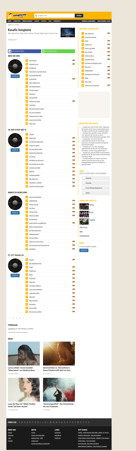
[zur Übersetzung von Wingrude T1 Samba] (73, 182)
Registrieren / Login (104, 21)
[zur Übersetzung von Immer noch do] (73, 204)
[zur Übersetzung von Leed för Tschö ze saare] (73, 186)
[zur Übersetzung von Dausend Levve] (73, 64)
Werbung (10, 435)
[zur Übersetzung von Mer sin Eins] (73, 60)
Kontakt (10, 441)
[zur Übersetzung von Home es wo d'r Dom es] (73, 241)
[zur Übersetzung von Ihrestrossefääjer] (73, 175)
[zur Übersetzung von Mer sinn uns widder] (73, 311)
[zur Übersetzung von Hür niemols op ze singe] (73, 164)
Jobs (9, 438)
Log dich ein (11, 329)
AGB (41, 438)
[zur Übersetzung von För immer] (73, 156)
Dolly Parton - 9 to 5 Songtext (86, 441)
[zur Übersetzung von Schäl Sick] (73, 278)
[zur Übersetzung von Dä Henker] (73, 304)
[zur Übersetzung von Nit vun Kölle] (73, 308)
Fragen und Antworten (38, 435)
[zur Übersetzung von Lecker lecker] (73, 212)
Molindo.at (58, 435)
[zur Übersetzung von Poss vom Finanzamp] (73, 289)
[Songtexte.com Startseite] (18, 16)
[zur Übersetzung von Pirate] (73, 267)
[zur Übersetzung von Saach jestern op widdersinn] (73, 223)
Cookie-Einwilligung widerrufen (40, 443)
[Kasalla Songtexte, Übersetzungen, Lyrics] (68, 32)
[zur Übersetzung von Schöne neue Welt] (73, 167)
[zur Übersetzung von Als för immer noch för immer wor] (73, 245)
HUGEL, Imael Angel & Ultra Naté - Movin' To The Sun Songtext (96, 432)
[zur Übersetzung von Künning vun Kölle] (73, 101)
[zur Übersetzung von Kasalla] (73, 259)
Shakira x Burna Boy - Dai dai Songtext (89, 435)
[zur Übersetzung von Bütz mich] (73, 282)
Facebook (58, 432)
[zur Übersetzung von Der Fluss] (73, 208)
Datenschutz (35, 438)
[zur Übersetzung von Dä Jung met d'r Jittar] (73, 149)
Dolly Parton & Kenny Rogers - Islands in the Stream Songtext (96, 438)
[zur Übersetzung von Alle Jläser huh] (73, 179)
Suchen (79, 15)
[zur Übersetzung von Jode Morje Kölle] (73, 293)
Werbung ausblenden (88, 21)
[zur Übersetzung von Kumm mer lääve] (73, 145)
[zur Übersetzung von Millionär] (73, 171)
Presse (10, 432)
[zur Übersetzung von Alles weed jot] (73, 300)
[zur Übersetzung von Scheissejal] (73, 79)
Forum (33, 432)
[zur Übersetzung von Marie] (73, 274)
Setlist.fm (58, 438)
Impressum (34, 441)
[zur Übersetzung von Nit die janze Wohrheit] (73, 153)
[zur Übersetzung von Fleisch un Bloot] (73, 215)
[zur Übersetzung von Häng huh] (73, 296)
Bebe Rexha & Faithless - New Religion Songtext (92, 446)
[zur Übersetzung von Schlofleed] (73, 249)
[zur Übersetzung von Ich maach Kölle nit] (73, 285)
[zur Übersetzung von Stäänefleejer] (73, 200)
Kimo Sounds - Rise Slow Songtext (88, 443)
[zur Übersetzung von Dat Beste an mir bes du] (73, 160)
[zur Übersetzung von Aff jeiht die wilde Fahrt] (73, 141)
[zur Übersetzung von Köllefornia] (73, 270)
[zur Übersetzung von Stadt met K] (73, 138)
